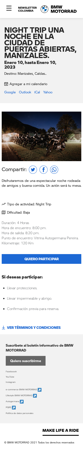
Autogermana (13, 401)
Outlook (25, 92)
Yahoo (47, 92)
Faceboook (11, 371)
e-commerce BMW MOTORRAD (22, 389)
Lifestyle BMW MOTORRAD (19, 395)
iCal (37, 92)
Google (10, 92)
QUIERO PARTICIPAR (41, 258)
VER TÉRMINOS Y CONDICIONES (34, 327)
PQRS (9, 407)
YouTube (10, 376)
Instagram (11, 381)
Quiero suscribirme (25, 360)
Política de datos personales (19, 413)
